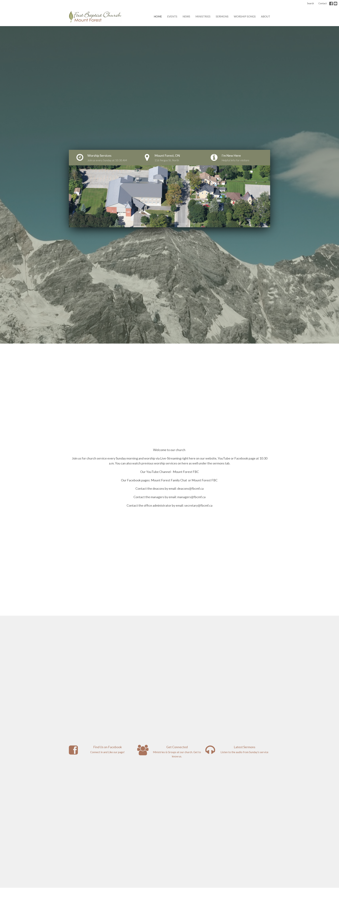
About (265, 16)
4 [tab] (175, 230)
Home (158, 16)
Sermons (222, 16)
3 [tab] (169, 230)
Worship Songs (245, 16)
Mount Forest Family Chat (169, 480)
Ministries (202, 16)
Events (172, 16)
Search (310, 3)
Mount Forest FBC (186, 472)
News (186, 16)
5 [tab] (180, 230)
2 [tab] (164, 230)
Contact (322, 3)
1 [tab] (159, 230)
